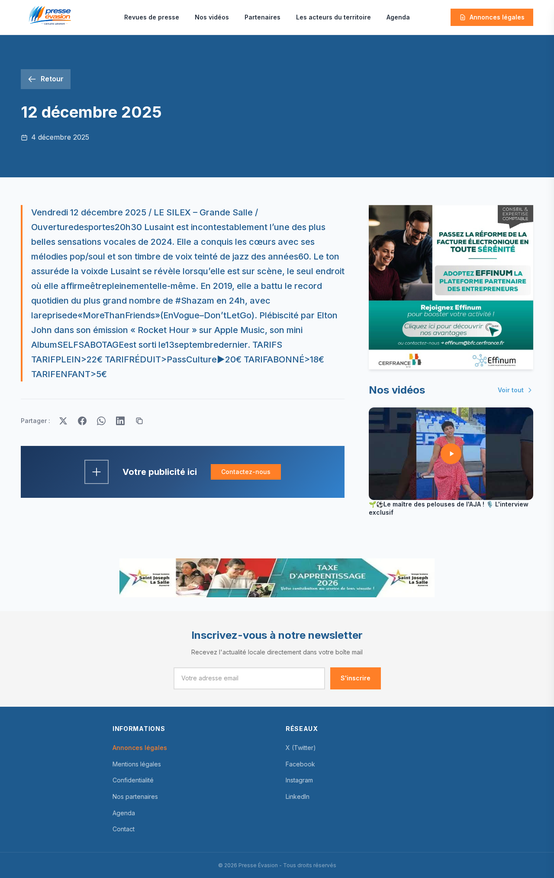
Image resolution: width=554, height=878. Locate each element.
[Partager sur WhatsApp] (101, 421)
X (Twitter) (301, 747)
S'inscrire (355, 678)
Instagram (299, 780)
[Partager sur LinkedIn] (120, 421)
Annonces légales (497, 17)
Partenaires (262, 17)
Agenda (398, 17)
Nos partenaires (135, 796)
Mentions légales (137, 764)
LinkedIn (297, 796)
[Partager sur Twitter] (63, 421)
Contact (124, 829)
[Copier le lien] (139, 421)
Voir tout (511, 390)
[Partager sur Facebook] (82, 421)
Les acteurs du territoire (333, 17)
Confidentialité (133, 780)
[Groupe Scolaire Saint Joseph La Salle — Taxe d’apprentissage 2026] (277, 577)
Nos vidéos (212, 17)
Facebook (300, 764)
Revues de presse (151, 17)
